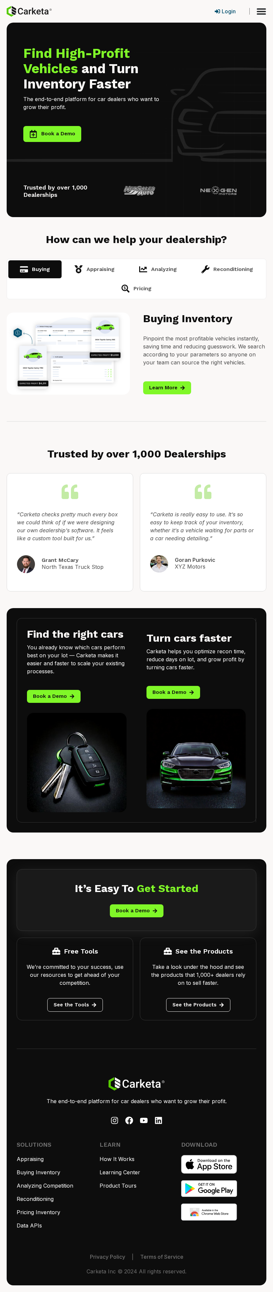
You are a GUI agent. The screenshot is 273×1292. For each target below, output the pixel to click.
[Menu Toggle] (261, 11)
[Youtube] (144, 1120)
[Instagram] (115, 1120)
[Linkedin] (158, 1120)
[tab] (35, 269)
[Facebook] (129, 1120)
